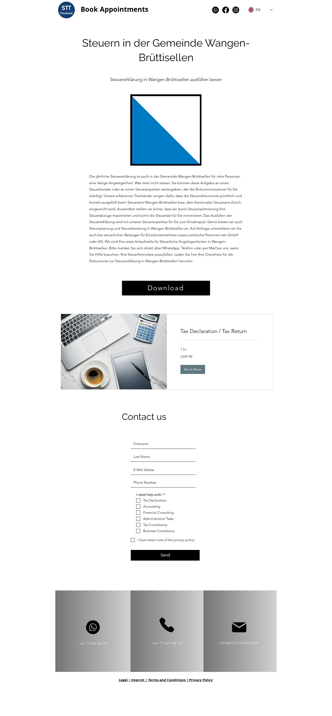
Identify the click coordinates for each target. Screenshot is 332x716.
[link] (219, 331)
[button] (192, 369)
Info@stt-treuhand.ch (239, 643)
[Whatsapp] (215, 10)
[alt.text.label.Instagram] (235, 10)
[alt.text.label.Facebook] (225, 10)
